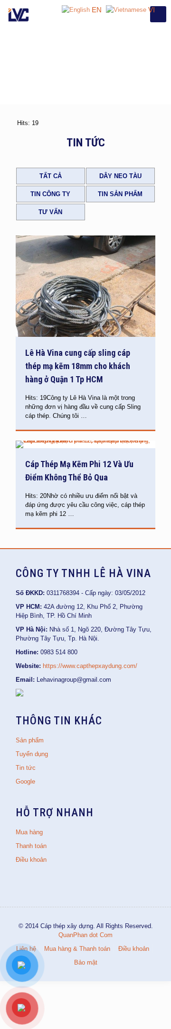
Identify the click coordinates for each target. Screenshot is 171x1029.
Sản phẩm (30, 740)
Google (25, 781)
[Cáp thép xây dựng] (19, 14)
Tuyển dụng (32, 754)
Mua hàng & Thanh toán (77, 948)
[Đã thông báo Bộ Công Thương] (19, 694)
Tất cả (50, 176)
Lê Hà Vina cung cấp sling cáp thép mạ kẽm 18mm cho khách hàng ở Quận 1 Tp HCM (77, 366)
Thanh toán (31, 845)
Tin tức (26, 767)
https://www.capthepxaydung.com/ (90, 665)
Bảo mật (85, 962)
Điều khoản (31, 859)
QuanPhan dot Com (85, 935)
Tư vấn (50, 212)
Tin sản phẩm (120, 194)
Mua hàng (29, 832)
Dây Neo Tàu (120, 176)
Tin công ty (50, 194)
